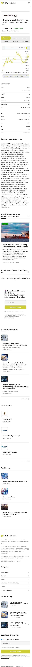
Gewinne (25, 38)
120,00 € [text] (27, 62)
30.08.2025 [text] (24, 72)
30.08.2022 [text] (8, 72)
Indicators (14, 47)
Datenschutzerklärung (9, 317)
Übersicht (5, 38)
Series (7, 47)
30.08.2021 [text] (2, 72)
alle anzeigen (24, 398)
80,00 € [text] (27, 68)
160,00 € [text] (27, 57)
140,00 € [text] (27, 60)
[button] (28, 48)
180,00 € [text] (27, 54)
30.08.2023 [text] (13, 72)
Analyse (6, 41)
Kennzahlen (15, 38)
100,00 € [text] (27, 65)
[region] (15, 48)
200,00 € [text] (27, 51)
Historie (15, 41)
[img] (15, 61)
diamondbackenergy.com (23, 113)
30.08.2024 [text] (18, 72)
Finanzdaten (25, 41)
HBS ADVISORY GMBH (9, 666)
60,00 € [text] (27, 70)
